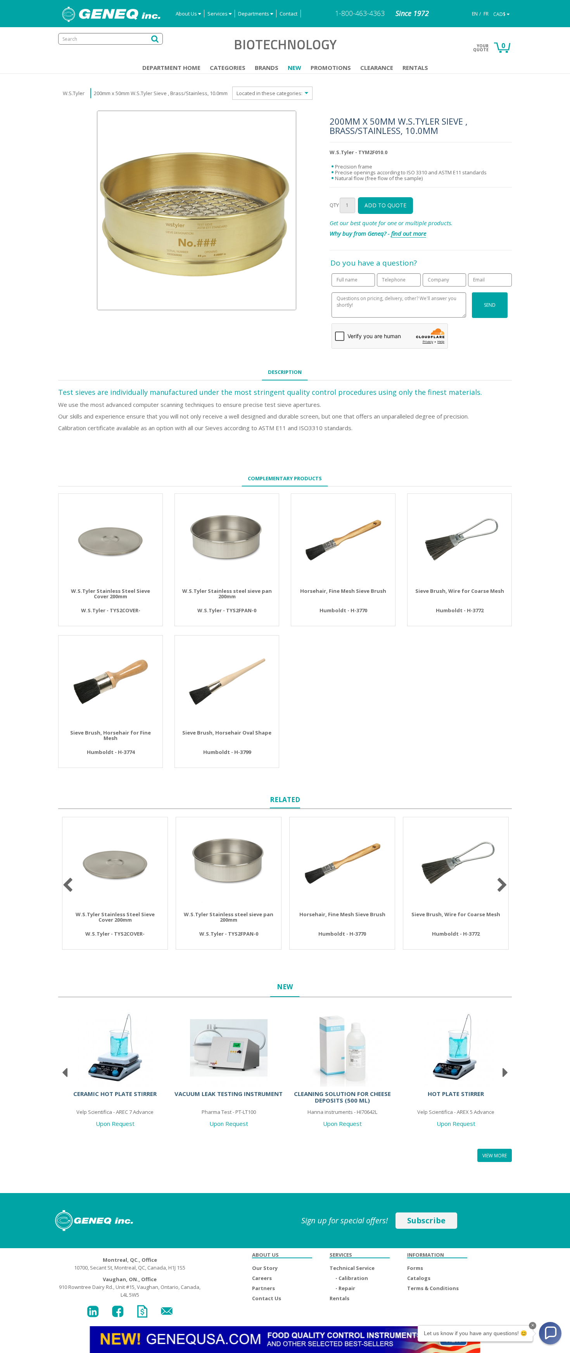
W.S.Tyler (74, 93)
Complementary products (285, 478)
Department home (171, 67)
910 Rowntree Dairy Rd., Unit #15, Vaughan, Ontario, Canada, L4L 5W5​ (129, 1287)
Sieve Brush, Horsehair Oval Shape (226, 732)
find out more (408, 233)
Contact (288, 13)
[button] (550, 1333)
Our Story (265, 1267)
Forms (415, 1267)
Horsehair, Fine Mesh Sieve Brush (343, 591)
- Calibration (351, 1278)
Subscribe (426, 1220)
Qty (334, 204)
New (294, 67)
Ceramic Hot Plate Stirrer (115, 1094)
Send (490, 305)
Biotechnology (285, 44)
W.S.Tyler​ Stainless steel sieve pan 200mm (227, 593)
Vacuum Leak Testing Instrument (228, 1094)
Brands (266, 67)
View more (494, 1155)
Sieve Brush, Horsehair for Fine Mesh (110, 735)
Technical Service (352, 1267)
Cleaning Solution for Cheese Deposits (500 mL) (342, 1097)
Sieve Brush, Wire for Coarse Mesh (459, 591)
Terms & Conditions (433, 1288)
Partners (263, 1288)
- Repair (345, 1288)
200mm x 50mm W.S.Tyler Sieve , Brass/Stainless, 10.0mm (161, 93)
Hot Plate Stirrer (456, 1094)
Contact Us (266, 1298)
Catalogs (418, 1278)
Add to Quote (385, 205)
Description (285, 371)
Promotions (331, 67)
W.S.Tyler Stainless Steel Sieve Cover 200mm (110, 593)
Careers (262, 1278)
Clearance (376, 67)
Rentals (415, 67)
